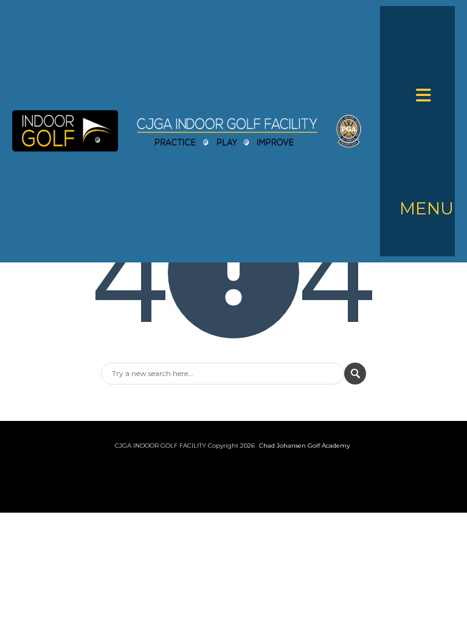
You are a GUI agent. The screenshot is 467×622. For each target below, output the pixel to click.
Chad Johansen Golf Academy (304, 445)
